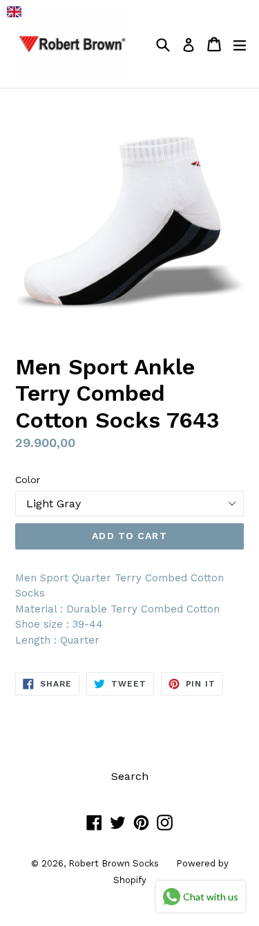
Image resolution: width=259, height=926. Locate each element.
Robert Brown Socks (113, 863)
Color (27, 479)
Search (129, 776)
